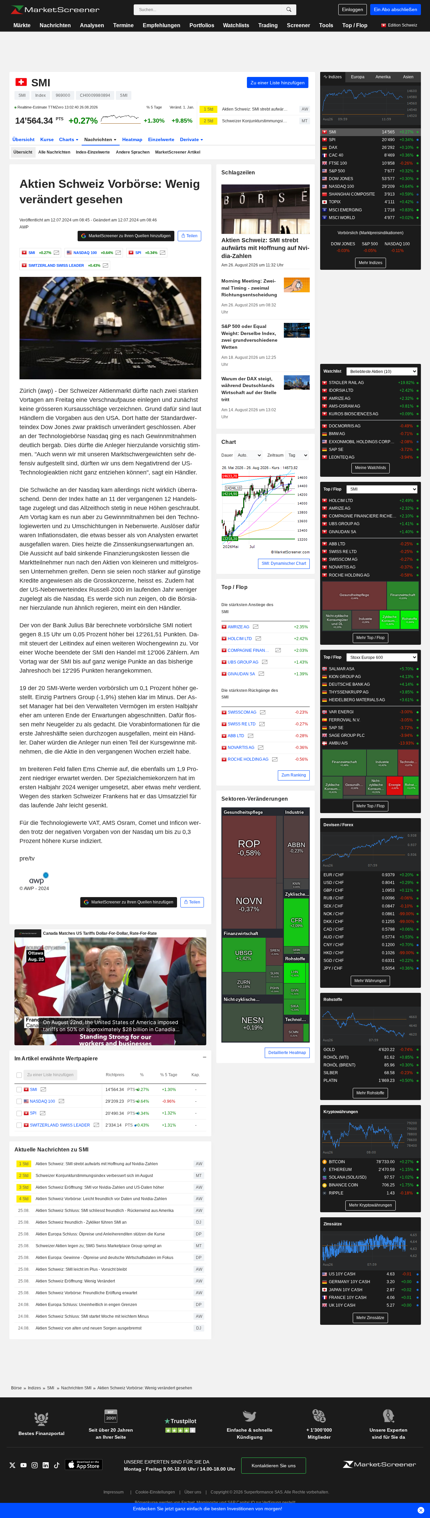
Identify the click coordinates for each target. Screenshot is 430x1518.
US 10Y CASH (342, 1274)
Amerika (383, 77)
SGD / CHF (334, 960)
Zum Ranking (294, 775)
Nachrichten (55, 25)
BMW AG (337, 433)
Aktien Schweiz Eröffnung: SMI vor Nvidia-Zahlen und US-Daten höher (100, 1187)
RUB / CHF (334, 898)
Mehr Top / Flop (370, 637)
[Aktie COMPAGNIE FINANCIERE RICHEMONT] (277, 650)
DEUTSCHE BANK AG (349, 684)
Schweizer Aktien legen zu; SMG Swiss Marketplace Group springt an (99, 1245)
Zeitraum (275, 455)
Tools (326, 25)
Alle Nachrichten (54, 152)
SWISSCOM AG (242, 712)
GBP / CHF (333, 890)
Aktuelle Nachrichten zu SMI (51, 1149)
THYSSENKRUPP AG (349, 692)
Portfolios (201, 25)
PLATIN (330, 1080)
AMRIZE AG (238, 627)
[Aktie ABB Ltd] (249, 736)
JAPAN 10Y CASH (345, 1290)
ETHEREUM (340, 1169)
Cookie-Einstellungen (155, 1492)
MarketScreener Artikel (177, 152)
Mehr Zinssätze (370, 1317)
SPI (33, 1113)
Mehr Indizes (370, 262)
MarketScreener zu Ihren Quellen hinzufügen (129, 236)
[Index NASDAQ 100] (117, 252)
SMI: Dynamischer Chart (284, 563)
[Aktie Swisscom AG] (261, 712)
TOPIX (335, 202)
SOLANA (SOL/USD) (348, 1177)
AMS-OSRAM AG (344, 406)
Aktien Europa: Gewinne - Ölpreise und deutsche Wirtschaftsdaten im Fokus (104, 1257)
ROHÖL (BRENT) (339, 1065)
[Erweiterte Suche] (289, 9)
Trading (268, 25)
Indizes (335, 77)
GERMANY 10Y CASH (349, 1281)
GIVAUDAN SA (241, 674)
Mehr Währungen (370, 980)
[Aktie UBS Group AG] (263, 662)
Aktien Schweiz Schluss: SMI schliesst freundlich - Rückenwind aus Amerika (105, 1210)
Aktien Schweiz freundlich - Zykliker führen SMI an (81, 1222)
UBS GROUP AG (243, 662)
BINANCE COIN (343, 1185)
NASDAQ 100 (42, 1101)
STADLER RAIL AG (346, 382)
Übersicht (23, 139)
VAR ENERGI (341, 712)
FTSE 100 (338, 163)
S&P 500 (337, 171)
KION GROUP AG (345, 676)
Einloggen (352, 9)
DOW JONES (341, 178)
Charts (67, 139)
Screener (298, 25)
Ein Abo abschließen (395, 9)
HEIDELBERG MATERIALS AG (357, 700)
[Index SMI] (55, 252)
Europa (357, 77)
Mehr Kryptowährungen (370, 1205)
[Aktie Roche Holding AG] (273, 759)
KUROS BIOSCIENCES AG (353, 414)
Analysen (92, 25)
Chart (228, 442)
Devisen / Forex (338, 825)
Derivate (190, 139)
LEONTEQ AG (341, 457)
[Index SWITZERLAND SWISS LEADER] (104, 265)
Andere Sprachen (132, 152)
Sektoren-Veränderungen (254, 799)
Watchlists (236, 25)
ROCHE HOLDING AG (248, 759)
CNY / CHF (334, 944)
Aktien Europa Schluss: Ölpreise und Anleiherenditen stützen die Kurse (100, 1234)
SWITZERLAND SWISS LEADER (60, 1125)
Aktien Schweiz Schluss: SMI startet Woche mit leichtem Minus (92, 1316)
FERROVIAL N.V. (344, 720)
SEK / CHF (333, 906)
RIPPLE (336, 1193)
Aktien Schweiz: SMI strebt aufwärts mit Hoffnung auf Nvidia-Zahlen (255, 109)
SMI (33, 1089)
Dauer (227, 455)
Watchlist (332, 371)
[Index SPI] (161, 252)
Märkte (22, 25)
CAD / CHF (334, 929)
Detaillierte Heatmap (287, 1052)
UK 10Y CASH (342, 1305)
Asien (408, 77)
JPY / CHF (333, 968)
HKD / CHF (334, 953)
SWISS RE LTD (242, 724)
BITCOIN (337, 1161)
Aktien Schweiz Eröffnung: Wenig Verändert (75, 1281)
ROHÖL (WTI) (336, 1057)
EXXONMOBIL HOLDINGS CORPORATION (362, 441)
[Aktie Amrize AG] (254, 627)
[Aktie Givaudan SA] (260, 674)
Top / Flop (355, 25)
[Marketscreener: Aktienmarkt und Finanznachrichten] (54, 10)
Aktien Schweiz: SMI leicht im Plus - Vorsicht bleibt (81, 1269)
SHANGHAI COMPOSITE (352, 194)
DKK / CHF (333, 921)
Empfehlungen (161, 25)
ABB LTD (236, 735)
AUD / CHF (334, 937)
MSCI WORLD (342, 217)
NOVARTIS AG (241, 747)
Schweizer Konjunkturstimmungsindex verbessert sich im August (255, 121)
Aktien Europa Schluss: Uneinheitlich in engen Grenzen (86, 1304)
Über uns (192, 1492)
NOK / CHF (334, 914)
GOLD (329, 1049)
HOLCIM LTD (240, 638)
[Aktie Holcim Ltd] (257, 638)
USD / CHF (334, 882)
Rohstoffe (333, 999)
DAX (333, 147)
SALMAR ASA (341, 669)
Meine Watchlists (370, 467)
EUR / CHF (334, 875)
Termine (123, 25)
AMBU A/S (338, 743)
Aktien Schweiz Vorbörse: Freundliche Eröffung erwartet (86, 1293)
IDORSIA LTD (341, 390)
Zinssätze (333, 1224)
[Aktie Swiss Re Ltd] (261, 724)
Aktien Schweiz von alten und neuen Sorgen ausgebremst (88, 1328)
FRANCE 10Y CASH (348, 1297)
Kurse (47, 139)
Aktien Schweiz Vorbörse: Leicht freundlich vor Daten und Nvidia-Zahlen (101, 1198)
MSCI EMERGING (345, 210)
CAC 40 (336, 155)
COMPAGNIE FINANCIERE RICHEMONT (250, 650)
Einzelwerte (161, 139)
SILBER (331, 1072)
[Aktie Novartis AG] (259, 747)
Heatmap (132, 139)
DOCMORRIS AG (344, 426)
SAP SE (336, 449)
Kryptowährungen (341, 1111)
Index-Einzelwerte (93, 152)
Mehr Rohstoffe (370, 1093)
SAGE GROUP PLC (347, 735)
